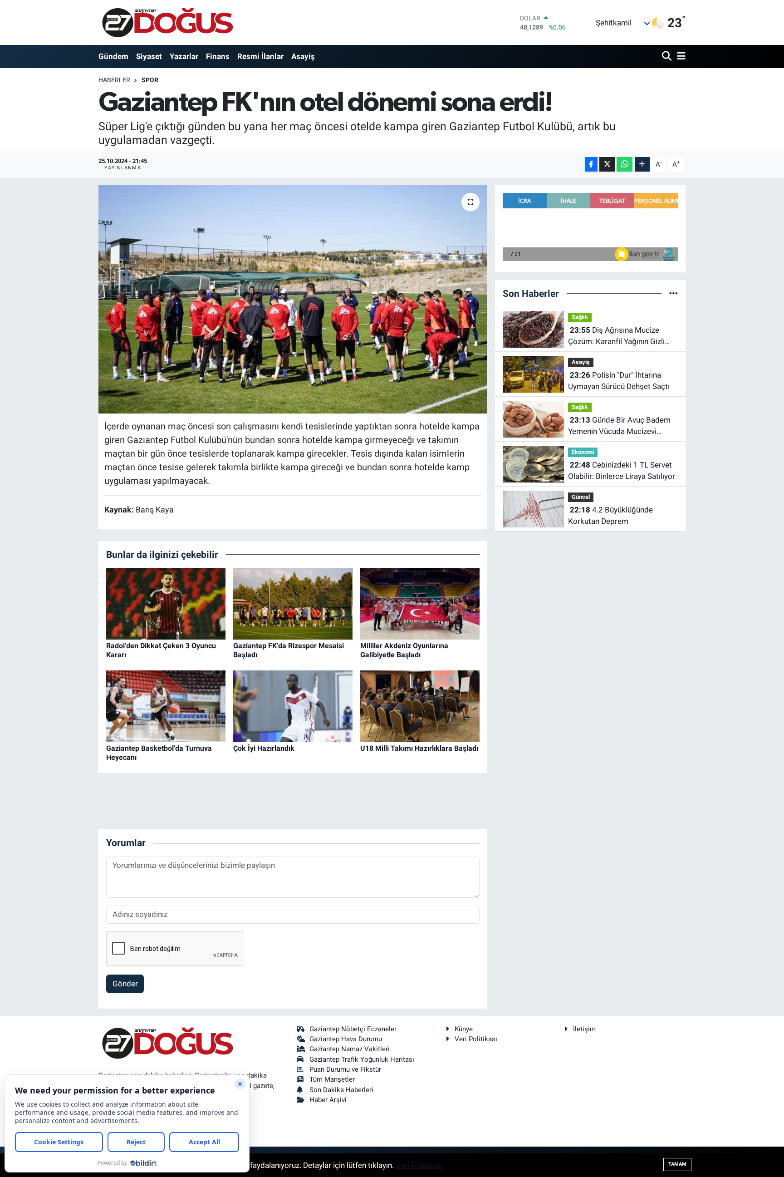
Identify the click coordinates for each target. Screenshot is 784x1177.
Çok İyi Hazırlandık (263, 748)
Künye (464, 1029)
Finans (218, 56)
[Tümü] (673, 293)
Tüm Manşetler (332, 1079)
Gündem (113, 56)
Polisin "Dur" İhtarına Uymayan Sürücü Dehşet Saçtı (619, 380)
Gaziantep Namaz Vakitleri (349, 1049)
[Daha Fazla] (642, 164)
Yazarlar (184, 56)
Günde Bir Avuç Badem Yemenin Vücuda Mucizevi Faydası (619, 426)
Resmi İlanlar (260, 56)
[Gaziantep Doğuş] (167, 22)
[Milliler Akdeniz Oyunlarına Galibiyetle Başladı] (420, 603)
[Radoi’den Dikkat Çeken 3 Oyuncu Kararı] (165, 603)
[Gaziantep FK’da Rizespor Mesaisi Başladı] (293, 603)
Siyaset (149, 56)
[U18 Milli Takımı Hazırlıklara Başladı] (420, 705)
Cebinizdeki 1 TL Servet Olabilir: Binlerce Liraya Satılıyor (621, 470)
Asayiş (303, 56)
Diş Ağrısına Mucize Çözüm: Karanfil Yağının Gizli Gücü (616, 336)
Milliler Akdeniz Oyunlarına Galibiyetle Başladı (404, 650)
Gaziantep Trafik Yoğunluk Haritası (361, 1059)
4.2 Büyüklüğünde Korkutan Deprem (610, 515)
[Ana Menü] (679, 56)
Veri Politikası (476, 1039)
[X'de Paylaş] (607, 164)
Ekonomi (583, 451)
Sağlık (580, 317)
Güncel (581, 496)
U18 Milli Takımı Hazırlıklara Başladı (419, 748)
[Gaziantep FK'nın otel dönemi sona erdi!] (292, 299)
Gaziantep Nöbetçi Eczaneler (353, 1029)
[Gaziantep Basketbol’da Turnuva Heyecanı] (165, 705)
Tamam (677, 1164)
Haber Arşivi (328, 1100)
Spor (150, 80)
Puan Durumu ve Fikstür (345, 1069)
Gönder (125, 983)
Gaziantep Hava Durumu (345, 1039)
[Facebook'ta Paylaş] (591, 164)
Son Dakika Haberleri (341, 1090)
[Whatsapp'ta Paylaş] (624, 164)
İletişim (584, 1029)
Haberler (114, 80)
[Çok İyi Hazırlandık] (293, 705)
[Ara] (667, 56)
